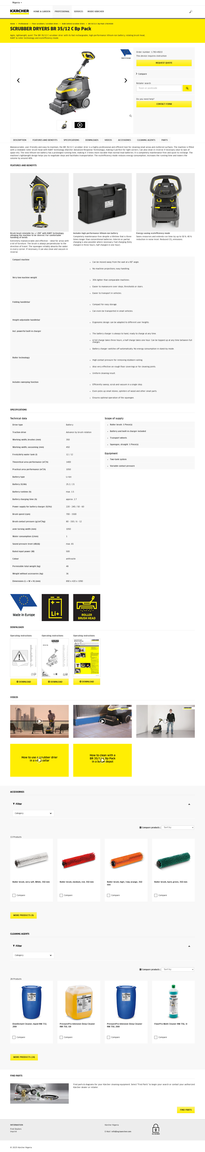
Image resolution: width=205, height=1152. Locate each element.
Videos (108, 140)
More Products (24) (24, 1057)
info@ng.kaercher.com (121, 1132)
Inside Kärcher (95, 12)
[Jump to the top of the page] (197, 1146)
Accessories (124, 140)
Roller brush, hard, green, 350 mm (170, 882)
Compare (142, 74)
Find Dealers (15, 1129)
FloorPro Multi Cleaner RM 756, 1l (170, 1024)
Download (24, 682)
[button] (18, 80)
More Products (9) (23, 915)
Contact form (164, 104)
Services (78, 12)
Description (19, 140)
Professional (62, 12)
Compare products (150, 828)
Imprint (13, 1132)
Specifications (71, 140)
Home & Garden (41, 12)
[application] (39, 721)
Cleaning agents (146, 140)
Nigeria (16, 3)
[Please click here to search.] (187, 88)
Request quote (164, 63)
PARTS (164, 140)
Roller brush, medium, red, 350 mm (77, 882)
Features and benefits (45, 140)
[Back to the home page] (20, 11)
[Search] (191, 12)
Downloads (91, 140)
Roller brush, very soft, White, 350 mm (31, 882)
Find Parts (186, 1110)
